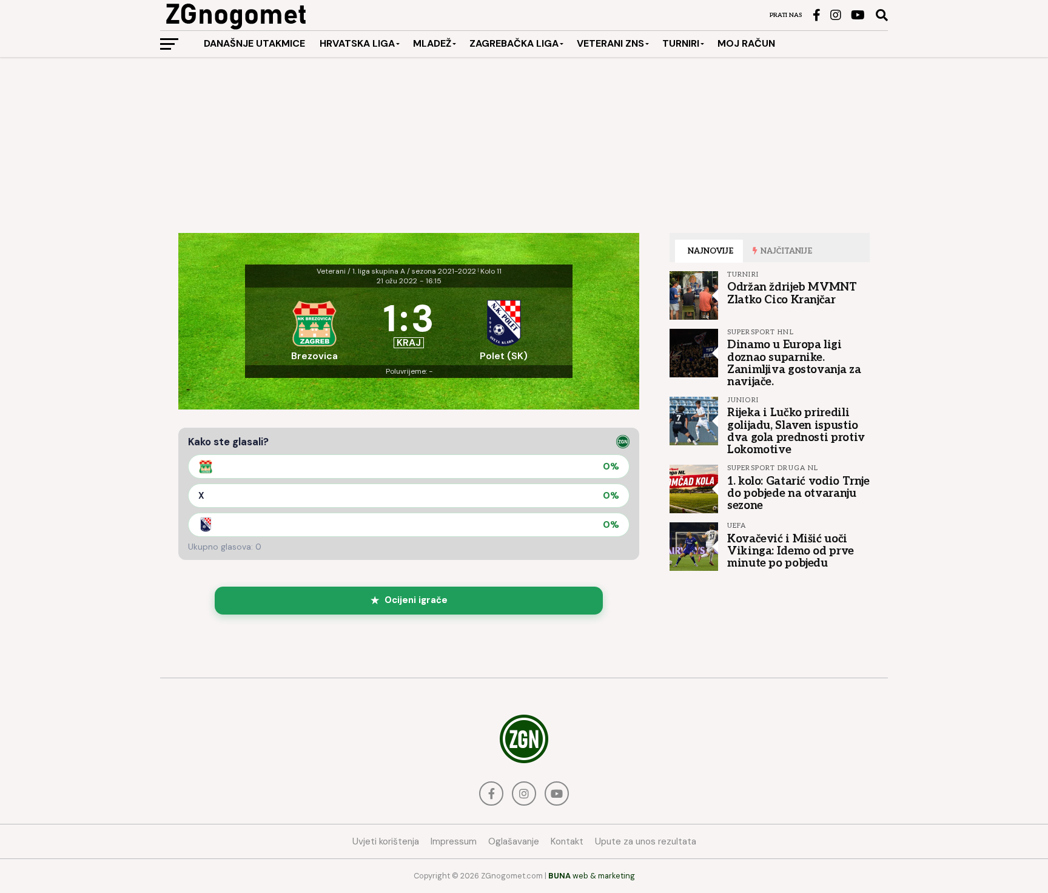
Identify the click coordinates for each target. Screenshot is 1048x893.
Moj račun (746, 43)
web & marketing (591, 876)
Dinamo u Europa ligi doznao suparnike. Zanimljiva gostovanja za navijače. (794, 363)
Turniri (680, 43)
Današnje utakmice (254, 43)
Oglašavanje (513, 841)
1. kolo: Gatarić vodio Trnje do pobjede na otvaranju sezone (798, 493)
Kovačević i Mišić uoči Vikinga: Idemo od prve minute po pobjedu (790, 551)
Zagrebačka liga (514, 43)
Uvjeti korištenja (385, 841)
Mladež (432, 43)
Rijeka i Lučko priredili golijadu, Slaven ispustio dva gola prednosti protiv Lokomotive (796, 431)
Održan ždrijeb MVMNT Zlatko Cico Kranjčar (792, 293)
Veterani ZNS (610, 43)
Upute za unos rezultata (645, 841)
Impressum (454, 841)
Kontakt (567, 841)
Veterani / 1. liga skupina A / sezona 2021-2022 (396, 271)
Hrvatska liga (357, 43)
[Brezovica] (314, 326)
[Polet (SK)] (503, 326)
